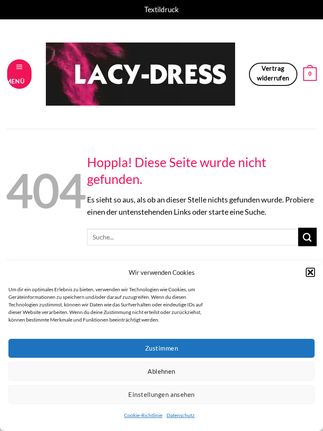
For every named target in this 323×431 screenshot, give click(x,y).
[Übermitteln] (307, 237)
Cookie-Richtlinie (143, 415)
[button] (310, 272)
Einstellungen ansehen (161, 394)
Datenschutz (181, 415)
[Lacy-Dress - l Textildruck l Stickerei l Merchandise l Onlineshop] (140, 74)
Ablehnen (161, 371)
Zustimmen (161, 348)
